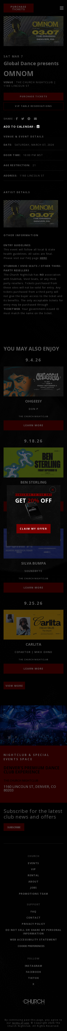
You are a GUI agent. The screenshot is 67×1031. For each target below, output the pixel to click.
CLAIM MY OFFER (33, 528)
